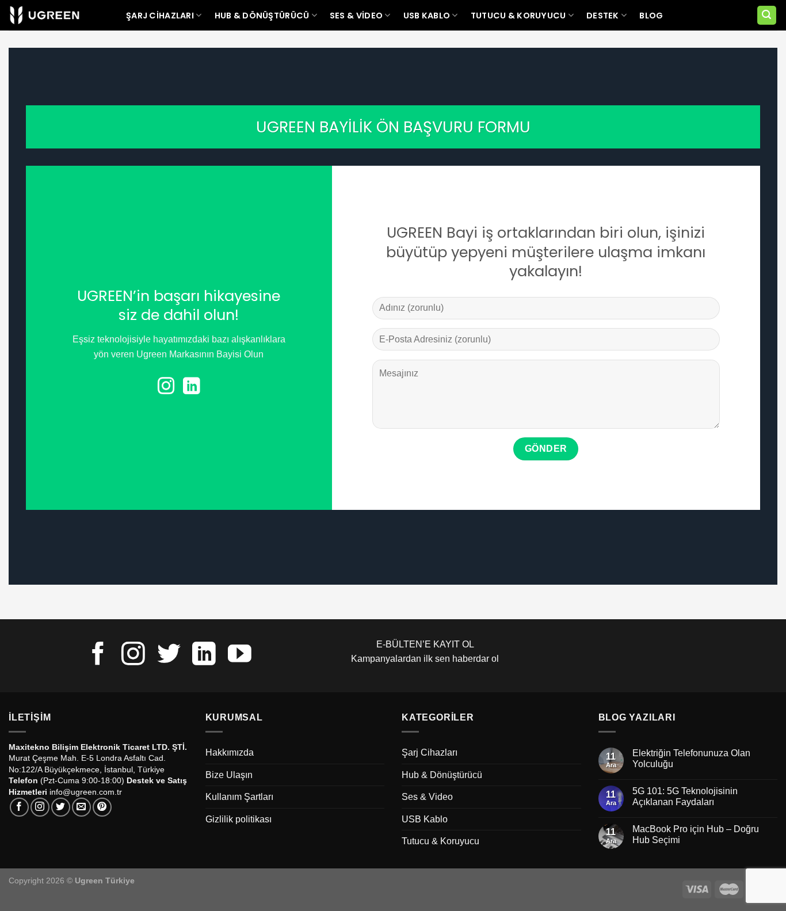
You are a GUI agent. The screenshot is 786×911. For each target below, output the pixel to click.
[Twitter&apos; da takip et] (169, 655)
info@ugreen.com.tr (85, 791)
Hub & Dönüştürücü (262, 15)
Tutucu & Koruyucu (518, 15)
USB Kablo (427, 15)
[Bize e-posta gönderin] (81, 807)
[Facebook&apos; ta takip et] (98, 655)
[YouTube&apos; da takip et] (239, 655)
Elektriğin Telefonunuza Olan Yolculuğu (691, 758)
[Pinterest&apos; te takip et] (102, 807)
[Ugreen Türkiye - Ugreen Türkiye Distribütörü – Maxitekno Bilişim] (45, 15)
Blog (651, 15)
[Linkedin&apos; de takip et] (191, 387)
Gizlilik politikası (238, 819)
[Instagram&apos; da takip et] (166, 387)
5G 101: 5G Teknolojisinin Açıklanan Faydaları (685, 796)
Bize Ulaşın (229, 775)
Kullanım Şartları (239, 797)
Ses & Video (356, 15)
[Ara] (767, 15)
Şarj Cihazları (160, 15)
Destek (602, 15)
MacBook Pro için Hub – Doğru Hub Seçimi (695, 834)
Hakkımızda (229, 752)
